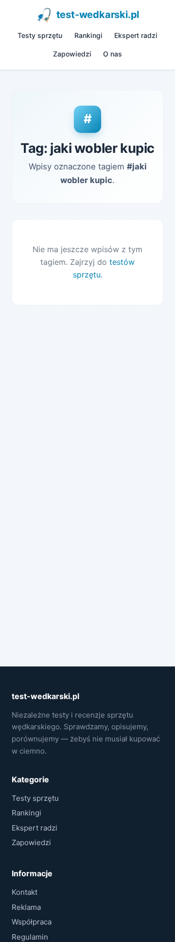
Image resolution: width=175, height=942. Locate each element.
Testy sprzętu (40, 35)
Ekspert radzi (136, 35)
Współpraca (32, 921)
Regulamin (30, 937)
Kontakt (24, 892)
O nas (112, 54)
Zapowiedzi (72, 54)
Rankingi (88, 35)
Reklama (26, 907)
